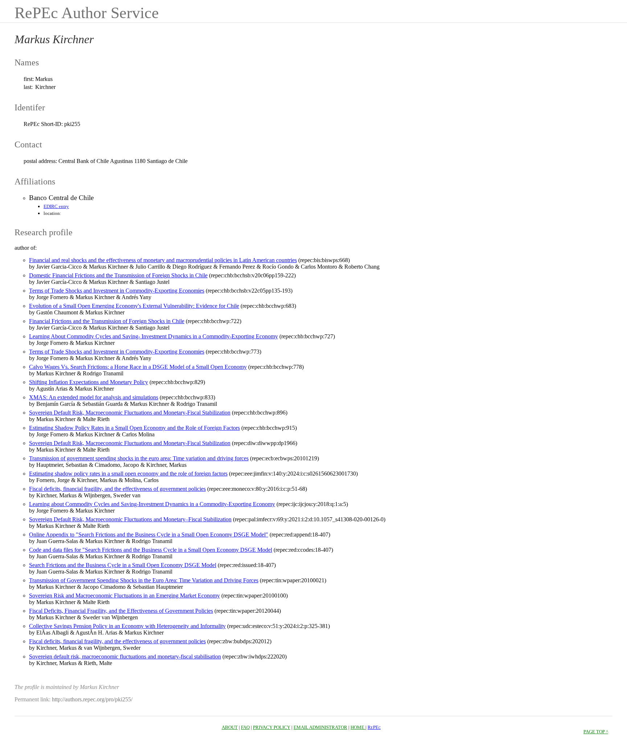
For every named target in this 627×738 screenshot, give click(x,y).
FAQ (245, 727)
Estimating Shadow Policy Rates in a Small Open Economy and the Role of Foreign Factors (134, 428)
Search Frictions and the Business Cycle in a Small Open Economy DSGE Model (122, 565)
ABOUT (230, 727)
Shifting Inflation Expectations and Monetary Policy (88, 382)
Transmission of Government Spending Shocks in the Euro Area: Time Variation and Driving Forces (143, 580)
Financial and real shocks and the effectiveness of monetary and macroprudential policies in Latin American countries (163, 260)
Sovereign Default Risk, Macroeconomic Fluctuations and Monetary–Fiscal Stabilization (130, 519)
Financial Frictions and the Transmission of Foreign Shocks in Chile (106, 321)
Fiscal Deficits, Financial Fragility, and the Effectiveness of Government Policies (121, 611)
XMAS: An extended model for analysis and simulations (93, 397)
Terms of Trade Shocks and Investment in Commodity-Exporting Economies (116, 291)
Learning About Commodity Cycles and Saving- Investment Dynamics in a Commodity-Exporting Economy (153, 336)
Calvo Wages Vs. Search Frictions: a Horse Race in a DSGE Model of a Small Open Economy (138, 367)
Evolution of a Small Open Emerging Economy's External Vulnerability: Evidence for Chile (134, 306)
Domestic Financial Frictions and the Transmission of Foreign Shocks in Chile (118, 275)
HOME (358, 727)
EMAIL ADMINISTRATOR (320, 727)
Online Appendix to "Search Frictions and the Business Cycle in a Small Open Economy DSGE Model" (148, 534)
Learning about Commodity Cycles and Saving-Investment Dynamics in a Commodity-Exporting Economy (152, 504)
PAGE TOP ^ (595, 731)
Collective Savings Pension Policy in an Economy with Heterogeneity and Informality (127, 626)
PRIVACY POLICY (271, 727)
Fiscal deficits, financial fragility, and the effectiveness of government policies (117, 489)
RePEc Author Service (87, 13)
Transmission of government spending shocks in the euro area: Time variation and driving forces (139, 458)
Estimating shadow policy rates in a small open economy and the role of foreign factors (128, 473)
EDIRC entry (56, 206)
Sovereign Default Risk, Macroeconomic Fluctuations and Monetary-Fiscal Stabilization (129, 412)
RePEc (374, 727)
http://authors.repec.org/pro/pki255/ (92, 699)
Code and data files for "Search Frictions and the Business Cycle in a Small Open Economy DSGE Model (150, 550)
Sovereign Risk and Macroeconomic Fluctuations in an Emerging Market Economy (124, 595)
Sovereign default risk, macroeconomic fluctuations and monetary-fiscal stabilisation (125, 656)
